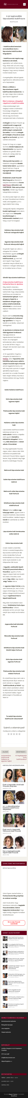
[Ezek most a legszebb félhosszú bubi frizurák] (14, 820)
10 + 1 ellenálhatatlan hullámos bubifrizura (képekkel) (11, 807)
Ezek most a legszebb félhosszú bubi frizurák (12, 830)
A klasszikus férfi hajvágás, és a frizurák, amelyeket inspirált (16, 975)
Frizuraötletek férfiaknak (13, 940)
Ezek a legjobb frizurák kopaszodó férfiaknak (14, 990)
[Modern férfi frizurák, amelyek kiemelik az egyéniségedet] (5, 960)
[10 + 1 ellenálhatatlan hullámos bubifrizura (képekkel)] (14, 797)
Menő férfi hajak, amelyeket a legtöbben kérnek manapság (16, 952)
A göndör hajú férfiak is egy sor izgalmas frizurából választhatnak (16, 967)
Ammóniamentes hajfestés (8, 1021)
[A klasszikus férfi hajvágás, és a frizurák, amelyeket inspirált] (5, 975)
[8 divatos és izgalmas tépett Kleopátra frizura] (5, 1005)
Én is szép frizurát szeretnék (14, 923)
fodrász (5, 359)
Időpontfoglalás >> (6, 1061)
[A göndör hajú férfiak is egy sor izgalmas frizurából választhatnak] (5, 967)
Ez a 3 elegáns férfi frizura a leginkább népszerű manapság (16, 945)
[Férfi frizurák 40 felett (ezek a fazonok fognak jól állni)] (5, 998)
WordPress (14, 1096)
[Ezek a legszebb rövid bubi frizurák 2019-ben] (14, 775)
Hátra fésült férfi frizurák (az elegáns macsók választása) (15, 938)
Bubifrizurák (14, 22)
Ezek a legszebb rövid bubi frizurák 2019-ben (13, 785)
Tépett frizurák (11, 1007)
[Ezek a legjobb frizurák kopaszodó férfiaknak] (5, 991)
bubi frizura (7, 185)
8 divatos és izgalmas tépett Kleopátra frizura (16, 1004)
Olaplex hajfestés (6, 1032)
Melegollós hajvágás (7, 1025)
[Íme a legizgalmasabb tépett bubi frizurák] (14, 842)
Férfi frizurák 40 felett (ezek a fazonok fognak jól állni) (16, 997)
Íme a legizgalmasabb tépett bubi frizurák (11, 852)
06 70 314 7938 (5, 1054)
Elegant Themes (13, 1094)
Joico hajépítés (5, 1028)
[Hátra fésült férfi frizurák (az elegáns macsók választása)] (5, 938)
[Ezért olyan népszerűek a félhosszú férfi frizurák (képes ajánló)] (5, 982)
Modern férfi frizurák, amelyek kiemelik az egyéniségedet (16, 959)
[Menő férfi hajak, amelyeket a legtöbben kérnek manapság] (5, 953)
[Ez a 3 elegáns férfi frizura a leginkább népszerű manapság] (5, 945)
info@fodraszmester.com (8, 1057)
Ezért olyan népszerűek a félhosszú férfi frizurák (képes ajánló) (16, 983)
